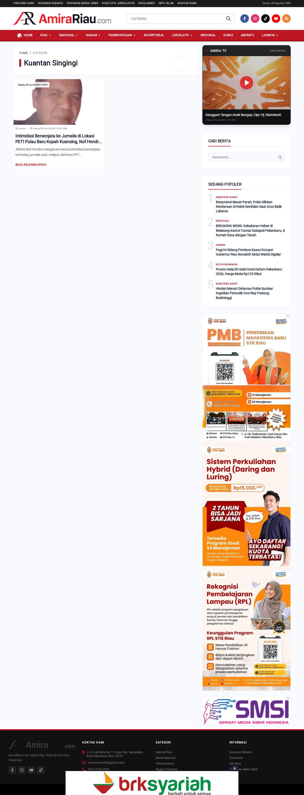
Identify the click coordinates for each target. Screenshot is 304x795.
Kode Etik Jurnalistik (118, 3)
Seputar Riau (164, 752)
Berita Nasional (166, 758)
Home (23, 53)
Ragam (91, 35)
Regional (208, 35)
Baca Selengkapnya (30, 164)
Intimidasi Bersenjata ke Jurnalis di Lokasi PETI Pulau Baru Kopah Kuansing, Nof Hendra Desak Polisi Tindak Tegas (58, 141)
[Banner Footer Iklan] (152, 783)
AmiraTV (247, 35)
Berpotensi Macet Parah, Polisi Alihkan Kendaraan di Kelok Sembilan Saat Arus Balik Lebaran (249, 206)
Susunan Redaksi (50, 3)
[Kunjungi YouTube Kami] (31, 770)
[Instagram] (255, 18)
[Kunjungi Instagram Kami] (22, 770)
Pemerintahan (120, 35)
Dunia (228, 35)
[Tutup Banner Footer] (234, 768)
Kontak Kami (187, 3)
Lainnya (268, 35)
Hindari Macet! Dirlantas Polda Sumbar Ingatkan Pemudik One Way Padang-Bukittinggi (244, 293)
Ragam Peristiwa (167, 769)
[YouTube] (276, 18)
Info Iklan (166, 3)
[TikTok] (265, 18)
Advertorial (154, 35)
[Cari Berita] (228, 19)
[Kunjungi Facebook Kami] (12, 770)
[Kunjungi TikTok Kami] (41, 770)
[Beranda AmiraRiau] (62, 18)
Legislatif (180, 35)
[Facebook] (244, 18)
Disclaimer (146, 3)
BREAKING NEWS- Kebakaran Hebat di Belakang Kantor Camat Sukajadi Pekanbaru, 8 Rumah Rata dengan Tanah (250, 230)
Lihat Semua (278, 50)
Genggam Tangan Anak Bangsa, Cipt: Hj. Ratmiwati (243, 115)
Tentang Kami (23, 3)
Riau (43, 35)
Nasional (67, 35)
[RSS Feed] (286, 18)
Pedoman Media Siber (82, 3)
